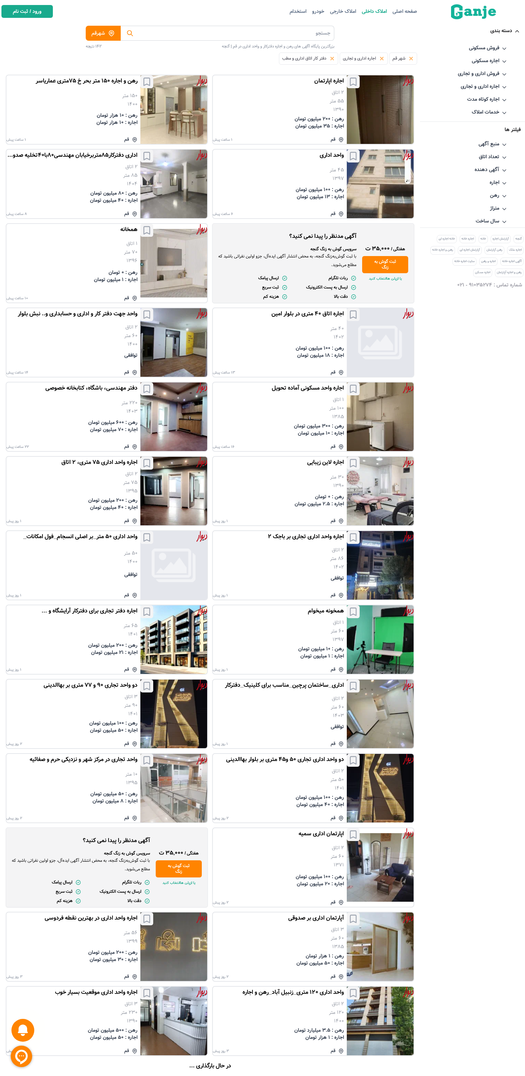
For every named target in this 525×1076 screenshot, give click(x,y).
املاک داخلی (374, 11)
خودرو (318, 11)
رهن (494, 195)
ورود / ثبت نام (27, 11)
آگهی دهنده (487, 170)
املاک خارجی (343, 11)
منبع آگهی (489, 144)
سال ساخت (487, 221)
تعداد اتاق (489, 157)
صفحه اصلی (404, 11)
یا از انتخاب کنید (385, 278)
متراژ (494, 208)
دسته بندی (501, 30)
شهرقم (98, 33)
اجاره (494, 182)
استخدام (298, 11)
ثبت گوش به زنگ (385, 264)
